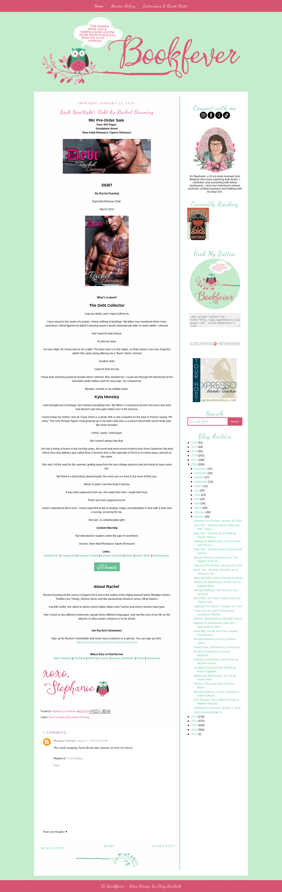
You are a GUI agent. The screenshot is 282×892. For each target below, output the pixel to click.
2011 (194, 734)
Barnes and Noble (122, 658)
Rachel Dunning (80, 717)
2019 (194, 451)
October (199, 477)
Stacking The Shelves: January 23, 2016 (218, 565)
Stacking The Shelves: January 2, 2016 (217, 708)
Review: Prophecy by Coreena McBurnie (212, 653)
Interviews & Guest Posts (165, 6)
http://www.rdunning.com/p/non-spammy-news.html (106, 642)
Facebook (79, 658)
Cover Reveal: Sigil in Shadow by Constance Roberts (214, 612)
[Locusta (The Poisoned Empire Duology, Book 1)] (198, 239)
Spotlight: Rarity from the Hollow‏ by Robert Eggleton (215, 669)
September (201, 481)
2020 (194, 447)
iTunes (129, 555)
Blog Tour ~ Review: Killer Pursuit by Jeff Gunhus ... (218, 551)
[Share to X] (100, 711)
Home (99, 6)
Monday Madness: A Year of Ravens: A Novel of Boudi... (216, 693)
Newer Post (53, 848)
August (198, 486)
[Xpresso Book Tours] (215, 401)
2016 (194, 464)
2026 (194, 442)
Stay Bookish (169, 886)
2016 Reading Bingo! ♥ (208, 712)
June (197, 494)
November (201, 473)
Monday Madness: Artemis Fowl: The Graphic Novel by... (216, 559)
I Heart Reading (74, 758)
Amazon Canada (88, 555)
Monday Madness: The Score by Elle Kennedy (216, 592)
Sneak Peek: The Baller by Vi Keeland (216, 647)
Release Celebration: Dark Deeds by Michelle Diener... (216, 661)
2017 (194, 460)
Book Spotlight (57, 717)
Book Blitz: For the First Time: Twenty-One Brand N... (216, 633)
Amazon (103, 658)
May (197, 499)
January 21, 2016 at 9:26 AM (92, 740)
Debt (68, 717)
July (197, 490)
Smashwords (160, 555)
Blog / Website (62, 658)
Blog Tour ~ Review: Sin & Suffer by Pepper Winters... (215, 535)
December (201, 468)
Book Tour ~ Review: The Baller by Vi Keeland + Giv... (216, 571)
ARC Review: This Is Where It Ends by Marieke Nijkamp (216, 701)
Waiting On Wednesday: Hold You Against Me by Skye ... (214, 625)
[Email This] (92, 711)
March (198, 507)
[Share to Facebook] (104, 711)
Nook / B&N (142, 555)
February (200, 512)
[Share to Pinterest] (108, 711)
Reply (57, 765)
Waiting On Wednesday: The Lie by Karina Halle (215, 677)
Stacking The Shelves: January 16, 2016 (218, 606)
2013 (194, 725)
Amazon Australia (112, 555)
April (197, 503)
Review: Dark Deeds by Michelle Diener (218, 618)
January (199, 516)
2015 (194, 716)
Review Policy (123, 6)
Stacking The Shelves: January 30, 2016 (218, 520)
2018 (194, 455)
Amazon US (51, 555)
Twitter (92, 658)
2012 (194, 729)
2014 (194, 720)
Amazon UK (68, 555)
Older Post (163, 846)
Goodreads (153, 658)
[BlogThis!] (96, 711)
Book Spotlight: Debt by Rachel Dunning (218, 578)
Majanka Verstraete (65, 740)
